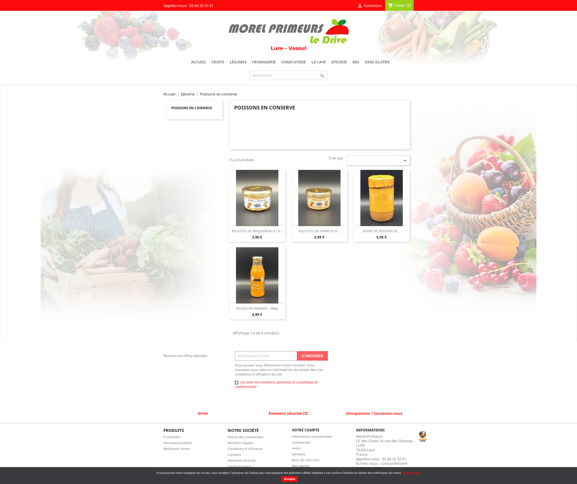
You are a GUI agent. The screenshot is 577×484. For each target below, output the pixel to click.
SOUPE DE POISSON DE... (381, 231)
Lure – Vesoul (289, 48)
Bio (356, 62)
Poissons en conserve (191, 108)
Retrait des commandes (245, 437)
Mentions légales (241, 443)
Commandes (301, 442)
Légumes (238, 62)
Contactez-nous (239, 466)
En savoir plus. (411, 473)
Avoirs (296, 448)
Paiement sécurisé (241, 460)
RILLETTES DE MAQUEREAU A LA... (257, 231)
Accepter (289, 479)
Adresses (299, 454)
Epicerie (339, 62)
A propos (234, 454)
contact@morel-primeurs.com (382, 465)
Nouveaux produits (177, 443)
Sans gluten (377, 62)
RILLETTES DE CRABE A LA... (319, 231)
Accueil (198, 62)
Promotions (172, 437)
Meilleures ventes (176, 449)
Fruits (218, 62)
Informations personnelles (312, 436)
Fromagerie (264, 62)
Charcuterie (293, 62)
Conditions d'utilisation (245, 449)
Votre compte (305, 430)
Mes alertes (300, 466)
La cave (318, 62)
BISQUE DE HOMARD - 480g (257, 308)
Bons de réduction (306, 460)
